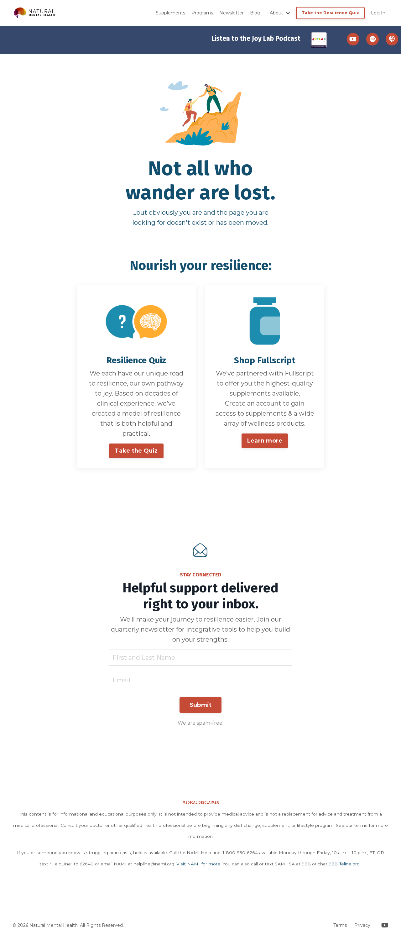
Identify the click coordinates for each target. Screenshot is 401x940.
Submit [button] (201, 704)
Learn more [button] (265, 440)
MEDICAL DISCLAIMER (201, 802)
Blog (255, 13)
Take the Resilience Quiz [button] (330, 12)
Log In (378, 13)
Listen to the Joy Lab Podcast (255, 38)
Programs (202, 13)
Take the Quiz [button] (136, 450)
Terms (340, 925)
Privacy (362, 925)
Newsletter (231, 13)
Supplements (170, 13)
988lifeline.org (344, 863)
